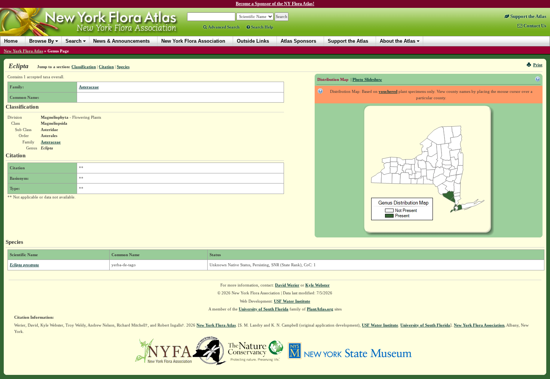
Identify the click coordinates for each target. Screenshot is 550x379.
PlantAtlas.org (320, 309)
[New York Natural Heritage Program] (209, 350)
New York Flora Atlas (23, 51)
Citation (106, 66)
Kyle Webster (317, 285)
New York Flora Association (98, 27)
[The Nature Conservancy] (255, 350)
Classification (83, 66)
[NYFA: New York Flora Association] (163, 350)
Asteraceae (89, 87)
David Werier (287, 285)
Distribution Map (332, 79)
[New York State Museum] (350, 350)
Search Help (261, 27)
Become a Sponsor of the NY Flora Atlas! (275, 3)
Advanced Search (223, 27)
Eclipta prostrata (24, 265)
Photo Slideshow (367, 79)
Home (11, 41)
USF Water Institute (292, 301)
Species (123, 66)
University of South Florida (263, 309)
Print (538, 65)
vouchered (388, 91)
